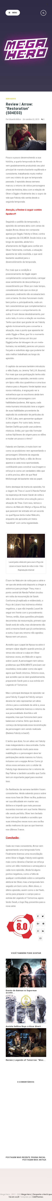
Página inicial (38, 1157)
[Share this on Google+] (38, 923)
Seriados (11, 99)
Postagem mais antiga (34, 1160)
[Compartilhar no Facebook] (38, 916)
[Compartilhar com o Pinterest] (40, 938)
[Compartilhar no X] (42, 916)
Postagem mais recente (18, 1157)
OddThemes (37, 1197)
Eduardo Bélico (15, 119)
